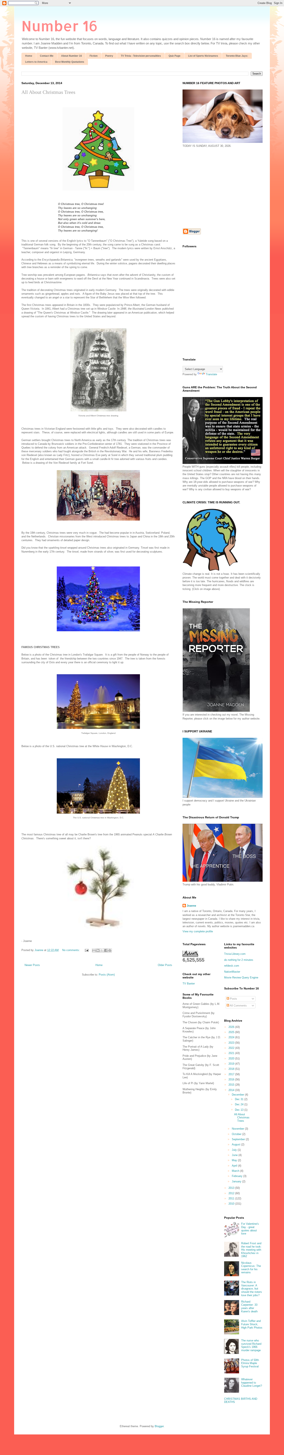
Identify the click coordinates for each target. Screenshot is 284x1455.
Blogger (159, 1426)
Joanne (191, 905)
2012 (231, 1193)
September (239, 1139)
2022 (231, 1047)
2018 (231, 1068)
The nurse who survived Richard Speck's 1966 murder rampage (251, 1345)
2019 (231, 1063)
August (236, 1144)
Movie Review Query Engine (241, 977)
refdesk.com (231, 965)
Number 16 (59, 25)
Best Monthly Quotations (69, 61)
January (237, 1181)
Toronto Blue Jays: (237, 55)
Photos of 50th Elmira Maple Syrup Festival (250, 1363)
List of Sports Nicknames (203, 55)
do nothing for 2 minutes (238, 959)
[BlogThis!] (98, 950)
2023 (231, 1042)
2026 (231, 1026)
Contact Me (46, 55)
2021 (231, 1053)
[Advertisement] (217, 187)
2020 (231, 1058)
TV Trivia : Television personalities (141, 55)
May (235, 1160)
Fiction (94, 55)
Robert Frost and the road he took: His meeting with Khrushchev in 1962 (251, 1250)
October (237, 1134)
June (235, 1155)
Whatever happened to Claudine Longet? (251, 1382)
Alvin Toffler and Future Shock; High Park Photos (251, 1324)
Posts (233, 998)
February (237, 1176)
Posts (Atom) (107, 974)
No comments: (71, 950)
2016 (231, 1079)
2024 (231, 1037)
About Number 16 (71, 55)
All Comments (238, 1005)
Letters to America (36, 61)
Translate (211, 374)
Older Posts (165, 965)
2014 (231, 1090)
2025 (231, 1032)
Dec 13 (239, 1109)
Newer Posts (32, 965)
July (235, 1149)
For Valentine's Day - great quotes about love (250, 1228)
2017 (231, 1074)
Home (28, 55)
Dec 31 (239, 1099)
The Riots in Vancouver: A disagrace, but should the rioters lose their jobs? (251, 1289)
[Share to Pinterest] (110, 950)
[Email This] (94, 950)
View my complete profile (198, 931)
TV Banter (189, 983)
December (238, 1094)
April (235, 1165)
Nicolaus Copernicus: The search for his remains (251, 1267)
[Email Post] (86, 950)
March (236, 1170)
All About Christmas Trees (48, 92)
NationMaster (232, 971)
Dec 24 (239, 1104)
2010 (231, 1203)
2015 (231, 1084)
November (238, 1128)
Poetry (109, 55)
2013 (231, 1187)
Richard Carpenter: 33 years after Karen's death (249, 1306)
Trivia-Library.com (235, 953)
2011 (231, 1198)
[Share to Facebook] (106, 950)
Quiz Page (174, 55)
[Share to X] (102, 950)
